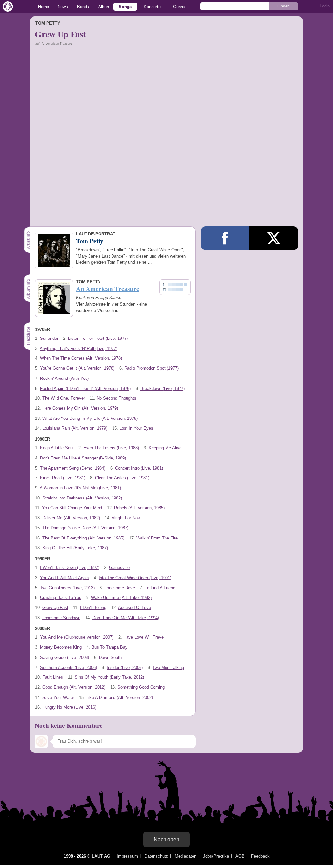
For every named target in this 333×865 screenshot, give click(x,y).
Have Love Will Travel (144, 637)
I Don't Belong (93, 607)
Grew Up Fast (55, 607)
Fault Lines (52, 677)
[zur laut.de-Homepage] (6, 6)
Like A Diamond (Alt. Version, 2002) (119, 697)
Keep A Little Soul (56, 448)
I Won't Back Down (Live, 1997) (69, 567)
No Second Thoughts (116, 398)
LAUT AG (101, 856)
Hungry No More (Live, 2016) (69, 707)
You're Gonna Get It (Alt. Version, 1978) (77, 368)
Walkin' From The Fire (157, 538)
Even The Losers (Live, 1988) (111, 448)
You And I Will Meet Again (64, 577)
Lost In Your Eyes (136, 428)
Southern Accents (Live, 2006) (68, 667)
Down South (110, 657)
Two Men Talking (168, 667)
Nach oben (166, 839)
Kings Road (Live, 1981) (62, 477)
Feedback (260, 856)
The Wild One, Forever (63, 398)
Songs (125, 6)
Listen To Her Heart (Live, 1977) (98, 338)
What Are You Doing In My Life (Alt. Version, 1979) (90, 418)
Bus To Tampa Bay (109, 647)
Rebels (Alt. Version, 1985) (139, 507)
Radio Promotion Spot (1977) (151, 368)
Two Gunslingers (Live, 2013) (67, 587)
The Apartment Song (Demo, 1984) (72, 468)
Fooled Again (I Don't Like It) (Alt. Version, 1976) (85, 388)
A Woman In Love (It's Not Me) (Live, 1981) (80, 488)
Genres (180, 6)
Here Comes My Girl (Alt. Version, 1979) (80, 408)
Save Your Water (58, 697)
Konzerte (152, 6)
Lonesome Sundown (61, 617)
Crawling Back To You (60, 597)
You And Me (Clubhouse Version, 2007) (76, 637)
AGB (240, 856)
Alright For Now (126, 517)
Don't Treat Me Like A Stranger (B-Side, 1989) (83, 458)
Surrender (49, 338)
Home (43, 6)
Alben (103, 6)
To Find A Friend (160, 587)
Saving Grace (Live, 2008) (64, 657)
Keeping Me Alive (165, 448)
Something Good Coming (141, 687)
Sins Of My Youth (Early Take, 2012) (109, 677)
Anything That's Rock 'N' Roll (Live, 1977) (78, 348)
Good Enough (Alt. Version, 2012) (73, 687)
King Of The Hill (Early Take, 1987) (75, 547)
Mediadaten (185, 856)
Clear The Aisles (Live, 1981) (122, 477)
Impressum (127, 856)
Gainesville (119, 567)
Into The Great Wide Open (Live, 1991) (135, 577)
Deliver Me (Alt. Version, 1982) (71, 517)
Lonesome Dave (119, 587)
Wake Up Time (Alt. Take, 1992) (121, 597)
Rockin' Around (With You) (64, 378)
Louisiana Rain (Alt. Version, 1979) (74, 428)
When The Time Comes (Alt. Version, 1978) (81, 358)
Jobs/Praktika (216, 856)
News (63, 6)
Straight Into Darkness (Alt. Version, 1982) (82, 498)
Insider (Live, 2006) (125, 667)
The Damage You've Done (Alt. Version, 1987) (85, 528)
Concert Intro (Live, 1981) (139, 468)
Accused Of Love (134, 607)
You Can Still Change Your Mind (72, 507)
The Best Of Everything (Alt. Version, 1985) (83, 538)
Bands (83, 6)
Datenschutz (156, 856)
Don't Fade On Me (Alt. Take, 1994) (125, 617)
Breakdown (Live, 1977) (162, 388)
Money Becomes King (61, 647)
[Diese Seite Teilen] (225, 238)
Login (325, 6)
